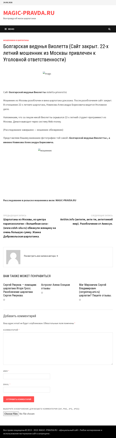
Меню (11, 29)
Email (6, 384)
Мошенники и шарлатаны (16, 40)
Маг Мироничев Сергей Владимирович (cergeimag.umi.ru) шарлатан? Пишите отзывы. (95, 290)
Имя (6, 371)
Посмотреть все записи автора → (41, 255)
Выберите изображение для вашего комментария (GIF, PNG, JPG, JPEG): (41, 408)
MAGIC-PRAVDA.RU (29, 13)
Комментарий (11, 330)
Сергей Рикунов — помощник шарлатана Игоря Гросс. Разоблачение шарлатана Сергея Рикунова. (19, 290)
